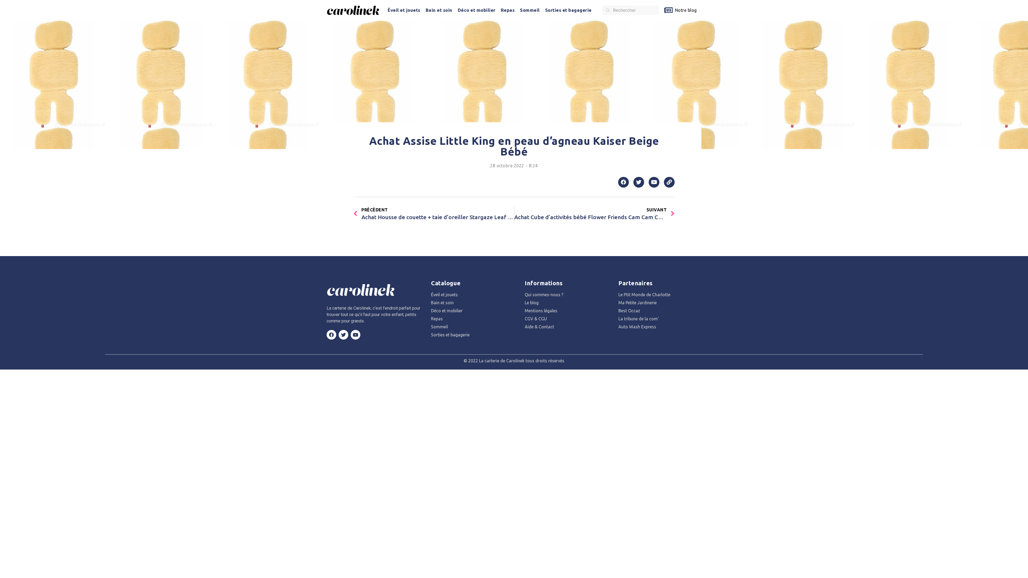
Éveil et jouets (404, 10)
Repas (508, 10)
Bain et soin (439, 10)
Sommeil (530, 10)
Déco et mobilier (477, 10)
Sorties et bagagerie (568, 10)
